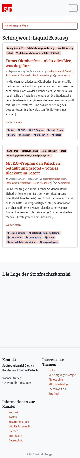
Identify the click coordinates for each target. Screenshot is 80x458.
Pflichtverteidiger (59, 384)
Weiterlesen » (14, 122)
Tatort (10, 53)
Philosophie (56, 379)
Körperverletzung (30, 151)
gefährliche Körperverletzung (45, 233)
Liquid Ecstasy (56, 130)
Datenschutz (16, 440)
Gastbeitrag (12, 151)
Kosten (13, 417)
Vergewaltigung (50, 242)
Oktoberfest (42, 135)
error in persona (17, 233)
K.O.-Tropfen (37, 130)
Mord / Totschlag (65, 48)
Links (52, 370)
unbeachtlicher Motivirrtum (23, 242)
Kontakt (13, 412)
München (25, 135)
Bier (12, 130)
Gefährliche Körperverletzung (40, 48)
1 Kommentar (63, 75)
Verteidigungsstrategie (62, 375)
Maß (12, 135)
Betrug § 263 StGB (15, 48)
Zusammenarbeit (19, 421)
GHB (23, 130)
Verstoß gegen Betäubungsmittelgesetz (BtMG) (38, 53)
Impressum (15, 435)
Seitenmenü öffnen (16, 25)
